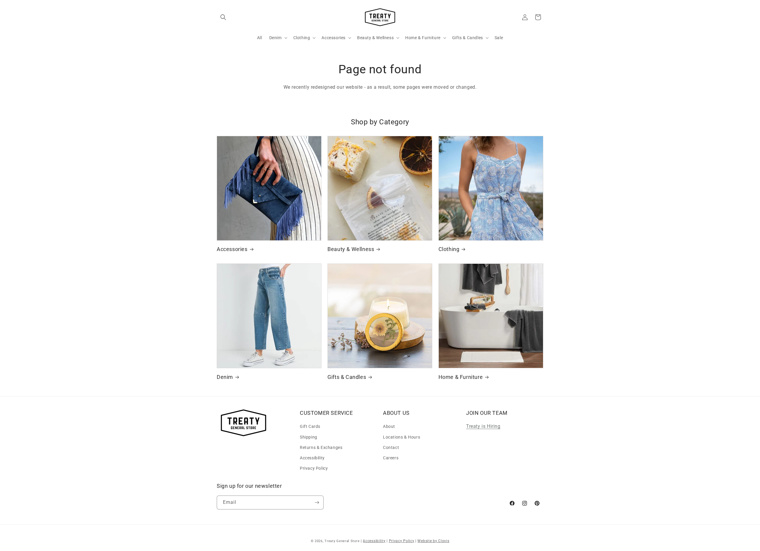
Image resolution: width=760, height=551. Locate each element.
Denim (225, 377)
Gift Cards (310, 426)
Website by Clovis (433, 541)
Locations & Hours (401, 437)
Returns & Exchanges (321, 447)
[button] (223, 17)
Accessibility (312, 457)
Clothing (449, 249)
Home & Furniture (460, 377)
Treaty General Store (342, 541)
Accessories (232, 249)
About (389, 426)
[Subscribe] (316, 502)
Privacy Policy (314, 468)
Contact (391, 447)
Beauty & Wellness (350, 249)
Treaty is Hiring (483, 426)
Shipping (308, 437)
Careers (390, 457)
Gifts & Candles (346, 377)
